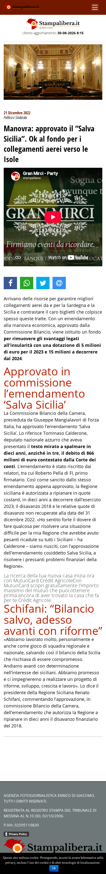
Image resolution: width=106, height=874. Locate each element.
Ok (54, 868)
